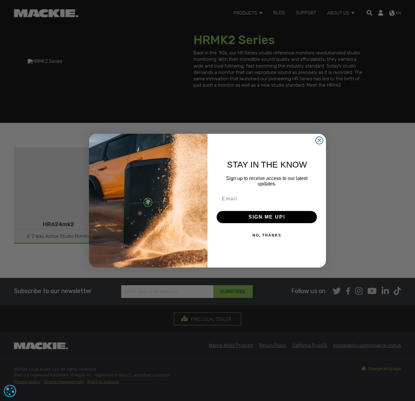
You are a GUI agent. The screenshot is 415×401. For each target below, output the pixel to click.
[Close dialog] (319, 140)
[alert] (10, 391)
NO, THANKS (266, 235)
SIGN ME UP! (267, 217)
